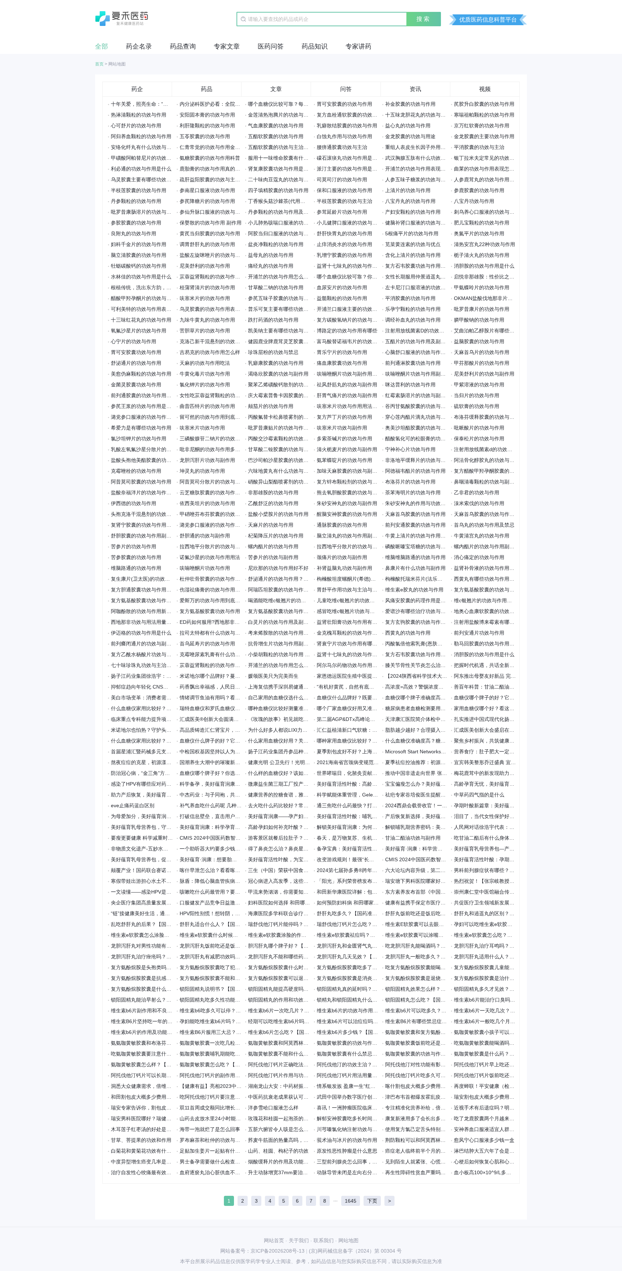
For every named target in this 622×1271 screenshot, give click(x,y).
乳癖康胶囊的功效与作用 (275, 363)
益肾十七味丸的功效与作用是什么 (354, 266)
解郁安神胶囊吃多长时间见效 (349, 1118)
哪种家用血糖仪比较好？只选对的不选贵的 (365, 741)
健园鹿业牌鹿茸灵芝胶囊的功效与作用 (291, 341)
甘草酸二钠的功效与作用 (275, 287)
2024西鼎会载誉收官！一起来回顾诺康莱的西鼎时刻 (443, 805)
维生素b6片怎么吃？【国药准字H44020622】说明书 (307, 1032)
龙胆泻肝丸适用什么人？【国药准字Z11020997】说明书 (517, 956)
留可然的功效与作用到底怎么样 (215, 417)
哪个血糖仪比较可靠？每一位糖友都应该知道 (298, 104)
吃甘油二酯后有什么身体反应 (486, 838)
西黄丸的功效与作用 (408, 633)
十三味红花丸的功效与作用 (141, 320)
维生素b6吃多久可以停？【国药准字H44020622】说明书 (244, 1010)
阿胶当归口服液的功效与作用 (281, 233)
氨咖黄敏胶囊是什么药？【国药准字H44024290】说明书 (517, 1054)
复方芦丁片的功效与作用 (344, 417)
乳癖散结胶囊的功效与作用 (347, 125)
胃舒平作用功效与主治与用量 (349, 590)
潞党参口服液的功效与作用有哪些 (217, 525)
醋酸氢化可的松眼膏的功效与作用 (423, 438)
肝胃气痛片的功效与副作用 (347, 395)
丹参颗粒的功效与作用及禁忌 (281, 212)
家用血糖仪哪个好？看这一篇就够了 (494, 708)
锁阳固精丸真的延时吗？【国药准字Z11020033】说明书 (380, 989)
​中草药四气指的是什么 (479, 795)
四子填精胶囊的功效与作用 (278, 190)
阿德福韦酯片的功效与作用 (415, 471)
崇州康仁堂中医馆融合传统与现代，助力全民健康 (509, 892)
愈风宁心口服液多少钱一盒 (484, 1140)
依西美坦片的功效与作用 (207, 503)
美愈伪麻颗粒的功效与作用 (141, 374)
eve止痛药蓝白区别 (132, 805)
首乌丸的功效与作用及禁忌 (484, 525)
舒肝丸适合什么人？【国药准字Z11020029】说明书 (238, 924)
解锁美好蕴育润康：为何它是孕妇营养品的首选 (370, 827)
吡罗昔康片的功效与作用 (481, 309)
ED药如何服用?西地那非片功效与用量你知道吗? (234, 622)
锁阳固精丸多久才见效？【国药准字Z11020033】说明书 (517, 989)
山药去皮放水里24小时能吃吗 (213, 1118)
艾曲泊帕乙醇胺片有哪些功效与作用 (494, 330)
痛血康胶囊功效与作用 (342, 363)
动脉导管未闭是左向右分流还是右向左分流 (365, 1172)
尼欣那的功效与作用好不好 (278, 568)
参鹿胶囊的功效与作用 (479, 190)
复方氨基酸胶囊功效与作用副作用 (148, 600)
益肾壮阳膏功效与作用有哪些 (349, 622)
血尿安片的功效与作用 (342, 287)
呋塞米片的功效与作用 (205, 298)
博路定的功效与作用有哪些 (347, 330)
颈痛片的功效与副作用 (342, 557)
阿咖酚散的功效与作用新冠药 (143, 611)
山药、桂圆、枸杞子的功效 (278, 1151)
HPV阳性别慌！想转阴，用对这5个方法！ (226, 913)
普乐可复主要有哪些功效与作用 (283, 309)
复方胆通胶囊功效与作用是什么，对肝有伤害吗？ (166, 590)
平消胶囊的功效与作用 (410, 298)
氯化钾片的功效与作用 (205, 384)
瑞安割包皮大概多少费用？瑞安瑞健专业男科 (504, 1097)
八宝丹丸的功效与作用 (410, 201)
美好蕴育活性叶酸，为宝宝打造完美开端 (293, 859)
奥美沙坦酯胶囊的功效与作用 (418, 428)
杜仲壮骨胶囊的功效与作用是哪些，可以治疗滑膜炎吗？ (243, 579)
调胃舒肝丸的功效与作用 (207, 244)
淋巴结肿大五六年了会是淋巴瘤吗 (491, 1151)
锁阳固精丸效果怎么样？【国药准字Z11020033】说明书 (448, 989)
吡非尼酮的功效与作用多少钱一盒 (217, 449)
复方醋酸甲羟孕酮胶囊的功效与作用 (494, 471)
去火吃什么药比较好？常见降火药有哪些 (293, 805)
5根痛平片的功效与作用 (411, 233)
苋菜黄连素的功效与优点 (413, 244)
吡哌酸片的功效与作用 (479, 428)
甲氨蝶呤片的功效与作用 (481, 287)
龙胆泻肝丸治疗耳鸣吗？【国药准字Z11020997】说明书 (517, 946)
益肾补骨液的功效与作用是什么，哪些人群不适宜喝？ (514, 568)
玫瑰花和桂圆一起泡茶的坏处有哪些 (288, 1118)
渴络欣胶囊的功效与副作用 (278, 374)
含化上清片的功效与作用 (413, 255)
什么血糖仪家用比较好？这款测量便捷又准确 (161, 741)
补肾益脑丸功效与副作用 (344, 568)
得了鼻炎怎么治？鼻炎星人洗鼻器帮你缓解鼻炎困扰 (306, 849)
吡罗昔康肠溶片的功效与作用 (143, 212)
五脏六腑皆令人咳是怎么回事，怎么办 (291, 1129)
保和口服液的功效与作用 (344, 190)
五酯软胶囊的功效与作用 (275, 136)
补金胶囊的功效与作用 (410, 104)
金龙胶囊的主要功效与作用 (484, 136)
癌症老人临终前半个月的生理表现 (423, 1151)
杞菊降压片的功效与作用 (275, 536)
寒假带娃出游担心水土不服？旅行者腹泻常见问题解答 (171, 881)
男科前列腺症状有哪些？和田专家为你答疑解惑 (507, 870)
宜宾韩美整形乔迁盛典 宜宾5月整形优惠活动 (504, 762)
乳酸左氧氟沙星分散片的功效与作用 (151, 449)
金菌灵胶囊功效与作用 (136, 384)
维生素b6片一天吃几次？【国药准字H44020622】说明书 (518, 1010)
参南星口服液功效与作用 (207, 190)
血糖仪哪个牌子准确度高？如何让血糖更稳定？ (438, 697)
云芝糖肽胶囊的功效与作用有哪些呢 (220, 492)
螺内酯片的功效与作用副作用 (486, 546)
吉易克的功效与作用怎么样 (210, 352)
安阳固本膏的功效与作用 (207, 115)
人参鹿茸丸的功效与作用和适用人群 (494, 179)
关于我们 (299, 1240)
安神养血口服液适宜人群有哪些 (489, 1129)
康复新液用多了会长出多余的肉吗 (423, 1118)
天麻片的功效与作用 (270, 525)
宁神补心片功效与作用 (410, 449)
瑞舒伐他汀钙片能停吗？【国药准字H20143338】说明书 (311, 924)
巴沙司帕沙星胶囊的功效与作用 (283, 460)
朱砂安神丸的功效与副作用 (347, 503)
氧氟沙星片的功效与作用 (138, 330)
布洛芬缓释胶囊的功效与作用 (486, 417)
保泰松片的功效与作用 (479, 438)
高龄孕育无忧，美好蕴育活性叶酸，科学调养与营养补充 (517, 784)
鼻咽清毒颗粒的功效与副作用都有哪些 (497, 482)
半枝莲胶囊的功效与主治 (344, 201)
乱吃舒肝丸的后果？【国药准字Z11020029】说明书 (169, 924)
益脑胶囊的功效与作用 (479, 341)
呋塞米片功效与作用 (202, 428)
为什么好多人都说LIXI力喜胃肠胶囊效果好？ (298, 730)
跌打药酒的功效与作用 (273, 320)
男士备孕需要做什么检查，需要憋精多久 (225, 1162)
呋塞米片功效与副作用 (342, 428)
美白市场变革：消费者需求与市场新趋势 (156, 697)
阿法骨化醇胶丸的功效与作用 (486, 460)
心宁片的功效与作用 (133, 341)
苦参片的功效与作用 (133, 546)
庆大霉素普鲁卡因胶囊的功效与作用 (288, 395)
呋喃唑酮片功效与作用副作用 (418, 374)
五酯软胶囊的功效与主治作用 (281, 147)
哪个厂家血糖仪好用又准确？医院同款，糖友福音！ (375, 708)
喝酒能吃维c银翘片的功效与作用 (284, 600)
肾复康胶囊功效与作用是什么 (281, 169)
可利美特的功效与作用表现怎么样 (148, 309)
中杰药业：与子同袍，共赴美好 (215, 795)
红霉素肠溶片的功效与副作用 (418, 395)
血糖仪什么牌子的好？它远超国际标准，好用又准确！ (240, 741)
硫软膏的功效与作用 (476, 406)
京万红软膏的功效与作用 (481, 125)
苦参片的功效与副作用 (273, 557)
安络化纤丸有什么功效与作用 (143, 147)
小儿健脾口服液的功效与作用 (349, 223)
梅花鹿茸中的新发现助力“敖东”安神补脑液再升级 (508, 773)
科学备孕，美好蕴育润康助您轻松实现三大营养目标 (238, 784)
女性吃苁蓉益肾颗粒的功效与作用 (217, 395)
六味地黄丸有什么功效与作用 (281, 471)
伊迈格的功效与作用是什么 (141, 633)
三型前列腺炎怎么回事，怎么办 (352, 1162)
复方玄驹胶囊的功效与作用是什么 (423, 622)
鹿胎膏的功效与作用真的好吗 (212, 169)
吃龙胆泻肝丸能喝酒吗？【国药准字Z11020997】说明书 (448, 946)
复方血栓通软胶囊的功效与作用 (352, 115)
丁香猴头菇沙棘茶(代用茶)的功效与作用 (292, 201)
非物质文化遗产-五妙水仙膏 (142, 849)
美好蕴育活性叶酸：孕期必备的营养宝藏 (499, 859)
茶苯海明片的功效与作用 (413, 492)
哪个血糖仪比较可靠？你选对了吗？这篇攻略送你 (372, 277)
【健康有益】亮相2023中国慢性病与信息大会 (231, 1086)
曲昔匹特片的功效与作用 (207, 406)
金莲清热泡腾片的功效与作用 (281, 115)
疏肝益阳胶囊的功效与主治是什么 (217, 179)
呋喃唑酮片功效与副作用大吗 (349, 374)
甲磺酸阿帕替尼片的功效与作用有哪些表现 (159, 158)
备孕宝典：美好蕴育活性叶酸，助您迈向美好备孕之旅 (377, 849)
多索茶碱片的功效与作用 (344, 438)
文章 (276, 89)
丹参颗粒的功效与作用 (136, 201)
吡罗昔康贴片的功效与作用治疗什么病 (291, 428)
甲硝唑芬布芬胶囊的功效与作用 (215, 514)
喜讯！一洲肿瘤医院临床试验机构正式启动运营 (370, 1108)
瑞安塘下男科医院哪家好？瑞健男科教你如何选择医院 (445, 881)
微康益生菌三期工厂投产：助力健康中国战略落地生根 (308, 784)
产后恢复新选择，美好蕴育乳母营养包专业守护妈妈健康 (448, 816)
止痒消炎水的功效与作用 (344, 244)
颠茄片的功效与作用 (270, 406)
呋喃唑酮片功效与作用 (205, 568)
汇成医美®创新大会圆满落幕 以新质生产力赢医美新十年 (243, 719)
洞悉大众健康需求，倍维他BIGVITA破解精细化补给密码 (173, 1086)
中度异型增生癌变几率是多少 (143, 1162)
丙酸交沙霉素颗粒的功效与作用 (283, 438)
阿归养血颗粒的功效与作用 (141, 136)
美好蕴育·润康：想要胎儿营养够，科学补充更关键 (236, 859)
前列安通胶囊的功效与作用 (415, 525)
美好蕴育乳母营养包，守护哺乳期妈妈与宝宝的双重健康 (174, 827)
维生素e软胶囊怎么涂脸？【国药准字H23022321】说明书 (176, 935)
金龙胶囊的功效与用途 (410, 136)
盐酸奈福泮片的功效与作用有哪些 (148, 492)
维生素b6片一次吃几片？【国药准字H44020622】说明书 (312, 1010)
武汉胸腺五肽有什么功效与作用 (420, 158)
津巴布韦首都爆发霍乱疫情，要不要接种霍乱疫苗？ (443, 1097)
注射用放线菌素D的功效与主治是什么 (427, 330)
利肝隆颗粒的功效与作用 (207, 125)
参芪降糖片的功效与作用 (207, 201)
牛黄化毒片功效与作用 (205, 374)
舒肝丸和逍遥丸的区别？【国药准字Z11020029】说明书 (517, 913)
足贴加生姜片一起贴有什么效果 (215, 1151)
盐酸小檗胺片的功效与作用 (278, 514)
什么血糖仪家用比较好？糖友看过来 (151, 708)
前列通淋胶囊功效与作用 (413, 363)
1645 (350, 1201)
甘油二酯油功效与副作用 (413, 838)
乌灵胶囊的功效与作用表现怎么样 (217, 309)
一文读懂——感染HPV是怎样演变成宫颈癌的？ (164, 892)
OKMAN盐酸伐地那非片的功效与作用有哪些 (503, 298)
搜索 (423, 19)
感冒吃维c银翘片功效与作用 (348, 611)
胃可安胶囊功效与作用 (136, 352)
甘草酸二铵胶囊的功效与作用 (281, 449)
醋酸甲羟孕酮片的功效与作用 (143, 298)
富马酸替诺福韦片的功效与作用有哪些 (359, 341)
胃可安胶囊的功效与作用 (344, 104)
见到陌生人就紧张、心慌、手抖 (420, 1162)
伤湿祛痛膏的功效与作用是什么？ (217, 590)
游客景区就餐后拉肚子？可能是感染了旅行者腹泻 (303, 838)
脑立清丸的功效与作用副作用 (349, 536)
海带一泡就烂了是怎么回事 (210, 1129)
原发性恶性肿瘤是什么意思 (347, 1151)
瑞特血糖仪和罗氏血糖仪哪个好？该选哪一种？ (232, 708)
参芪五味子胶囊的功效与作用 (281, 298)
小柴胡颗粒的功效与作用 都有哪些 (286, 654)
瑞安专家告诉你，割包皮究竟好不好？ (154, 1108)
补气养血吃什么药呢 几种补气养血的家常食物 (231, 805)
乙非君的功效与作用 (476, 492)
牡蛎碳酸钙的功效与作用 (138, 266)
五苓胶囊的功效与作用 (205, 136)
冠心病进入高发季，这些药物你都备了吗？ (296, 881)
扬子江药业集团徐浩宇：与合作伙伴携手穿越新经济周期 (174, 676)
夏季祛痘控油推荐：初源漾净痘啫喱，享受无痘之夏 (443, 762)
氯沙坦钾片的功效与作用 (138, 438)
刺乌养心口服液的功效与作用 (486, 212)
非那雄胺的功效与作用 (273, 492)
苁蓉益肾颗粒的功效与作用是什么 (217, 277)
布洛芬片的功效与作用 (410, 482)
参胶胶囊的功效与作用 (136, 223)
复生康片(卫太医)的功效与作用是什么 (153, 579)
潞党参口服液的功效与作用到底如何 (151, 417)
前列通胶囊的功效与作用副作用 (146, 395)
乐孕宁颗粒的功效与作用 (413, 309)
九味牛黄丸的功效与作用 (207, 320)
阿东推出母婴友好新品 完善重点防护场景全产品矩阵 (512, 676)
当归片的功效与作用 (476, 395)
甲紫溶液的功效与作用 (479, 384)
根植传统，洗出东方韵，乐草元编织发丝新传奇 (164, 287)
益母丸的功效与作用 (270, 255)
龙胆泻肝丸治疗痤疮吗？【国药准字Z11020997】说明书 (174, 956)
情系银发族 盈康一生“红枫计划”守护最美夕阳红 (370, 1086)
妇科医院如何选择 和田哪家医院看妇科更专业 (299, 902)
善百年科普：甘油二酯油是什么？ (491, 687)
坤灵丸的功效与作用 (202, 471)
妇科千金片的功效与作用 (138, 244)
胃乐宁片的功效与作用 (342, 352)
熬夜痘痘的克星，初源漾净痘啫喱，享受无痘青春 (166, 762)
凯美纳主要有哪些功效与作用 (281, 330)
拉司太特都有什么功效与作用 (212, 633)
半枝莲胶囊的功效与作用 (138, 190)
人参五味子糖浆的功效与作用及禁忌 (425, 179)
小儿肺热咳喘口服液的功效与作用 (286, 223)
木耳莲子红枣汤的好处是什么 (143, 1129)
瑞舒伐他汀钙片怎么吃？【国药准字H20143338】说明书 (380, 924)
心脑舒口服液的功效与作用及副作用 (425, 352)
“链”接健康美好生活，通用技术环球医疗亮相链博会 (168, 913)
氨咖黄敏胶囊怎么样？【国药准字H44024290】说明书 (172, 1064)
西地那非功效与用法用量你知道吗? (150, 622)
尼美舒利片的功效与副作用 (484, 374)
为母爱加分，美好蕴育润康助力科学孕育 (156, 816)
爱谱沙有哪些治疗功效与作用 (418, 611)
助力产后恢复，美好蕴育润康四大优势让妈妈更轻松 (169, 795)
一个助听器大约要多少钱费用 (212, 849)
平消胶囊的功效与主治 (479, 147)
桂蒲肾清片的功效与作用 (207, 287)
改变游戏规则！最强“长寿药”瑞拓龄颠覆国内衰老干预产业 (381, 859)
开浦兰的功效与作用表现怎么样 (420, 169)
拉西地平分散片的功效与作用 (212, 546)
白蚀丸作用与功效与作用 (344, 136)
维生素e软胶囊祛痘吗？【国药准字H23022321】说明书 (379, 935)
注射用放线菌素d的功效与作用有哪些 (495, 449)
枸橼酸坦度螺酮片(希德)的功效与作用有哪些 (366, 579)
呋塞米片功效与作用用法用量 (349, 406)
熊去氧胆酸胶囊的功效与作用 (349, 492)
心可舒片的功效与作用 (136, 125)
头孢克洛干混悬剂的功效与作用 (146, 514)
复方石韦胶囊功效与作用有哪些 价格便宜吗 (433, 266)
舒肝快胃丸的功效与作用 (344, 233)
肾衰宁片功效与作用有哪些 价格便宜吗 (360, 643)
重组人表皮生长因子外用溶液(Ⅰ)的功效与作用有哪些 (443, 147)
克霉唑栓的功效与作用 (136, 471)
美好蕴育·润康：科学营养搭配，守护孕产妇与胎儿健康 (446, 849)
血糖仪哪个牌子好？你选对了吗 (215, 773)
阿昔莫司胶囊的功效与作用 (141, 482)
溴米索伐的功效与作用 (479, 503)
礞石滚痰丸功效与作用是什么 (349, 158)
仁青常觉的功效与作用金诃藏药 (215, 147)
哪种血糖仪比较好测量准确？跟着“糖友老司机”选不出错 (310, 708)
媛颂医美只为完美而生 (273, 676)
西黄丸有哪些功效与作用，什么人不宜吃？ (502, 579)
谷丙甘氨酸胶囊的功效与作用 (418, 406)
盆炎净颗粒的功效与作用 (275, 244)
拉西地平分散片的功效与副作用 (352, 546)
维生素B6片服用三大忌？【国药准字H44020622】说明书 (244, 1032)
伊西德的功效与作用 (133, 503)
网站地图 (348, 1240)
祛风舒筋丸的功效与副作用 (347, 384)
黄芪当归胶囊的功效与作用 (210, 233)
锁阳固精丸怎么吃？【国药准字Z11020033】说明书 (443, 1000)
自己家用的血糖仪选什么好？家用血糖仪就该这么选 (306, 697)
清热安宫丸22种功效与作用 (484, 244)
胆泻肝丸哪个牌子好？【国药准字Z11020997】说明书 (309, 946)
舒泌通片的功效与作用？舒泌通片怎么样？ (296, 579)
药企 (137, 89)
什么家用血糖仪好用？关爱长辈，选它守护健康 (301, 741)
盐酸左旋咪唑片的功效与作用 (212, 255)
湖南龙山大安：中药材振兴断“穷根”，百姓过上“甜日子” (309, 1086)
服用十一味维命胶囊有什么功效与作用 (291, 158)
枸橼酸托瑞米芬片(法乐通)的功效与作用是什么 (437, 579)
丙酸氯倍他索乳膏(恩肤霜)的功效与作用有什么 (437, 643)
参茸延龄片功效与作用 (342, 212)
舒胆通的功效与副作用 (205, 536)
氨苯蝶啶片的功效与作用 (344, 460)
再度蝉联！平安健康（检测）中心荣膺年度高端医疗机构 (517, 1086)
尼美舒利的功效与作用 (205, 266)
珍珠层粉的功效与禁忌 (273, 352)
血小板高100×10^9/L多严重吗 (487, 1172)
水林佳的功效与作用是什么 (141, 277)
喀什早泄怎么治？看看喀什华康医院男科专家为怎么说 (240, 870)
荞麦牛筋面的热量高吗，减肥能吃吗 (288, 1140)
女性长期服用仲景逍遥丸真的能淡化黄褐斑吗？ (438, 277)
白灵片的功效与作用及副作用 (281, 622)
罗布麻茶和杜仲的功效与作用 (212, 1140)
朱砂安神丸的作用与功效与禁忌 (420, 503)
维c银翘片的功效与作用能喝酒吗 (490, 600)
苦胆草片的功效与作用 (205, 330)
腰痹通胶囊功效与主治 (342, 147)
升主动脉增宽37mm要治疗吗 (280, 1172)
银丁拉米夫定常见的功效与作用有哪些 (497, 158)
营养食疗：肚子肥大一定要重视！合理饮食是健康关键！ (517, 751)
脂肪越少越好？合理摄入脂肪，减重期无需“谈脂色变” (445, 730)
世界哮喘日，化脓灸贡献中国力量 (354, 773)
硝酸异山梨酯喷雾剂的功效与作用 (286, 482)
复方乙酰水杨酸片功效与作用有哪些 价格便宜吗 (164, 654)
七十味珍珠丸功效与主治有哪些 (146, 665)
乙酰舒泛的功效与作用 (273, 503)
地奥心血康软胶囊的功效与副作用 (491, 611)
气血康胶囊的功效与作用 (275, 125)
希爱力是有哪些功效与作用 (141, 428)
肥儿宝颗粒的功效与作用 (481, 223)
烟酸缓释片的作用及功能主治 (281, 1162)
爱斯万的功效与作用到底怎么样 (215, 600)
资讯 (415, 89)
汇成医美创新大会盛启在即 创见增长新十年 (502, 730)
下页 (372, 1201)
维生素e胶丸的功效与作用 (414, 590)
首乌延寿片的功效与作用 (207, 643)
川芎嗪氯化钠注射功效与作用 (349, 1129)
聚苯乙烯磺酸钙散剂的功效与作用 (286, 384)
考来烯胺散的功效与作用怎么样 (283, 633)
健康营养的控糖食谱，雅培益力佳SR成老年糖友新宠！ (309, 795)
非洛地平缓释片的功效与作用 (418, 460)
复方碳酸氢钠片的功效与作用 (349, 320)
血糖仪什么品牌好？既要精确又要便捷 (359, 697)
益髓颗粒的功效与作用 (342, 298)
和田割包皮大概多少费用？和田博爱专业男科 (161, 1097)
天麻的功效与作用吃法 (205, 363)
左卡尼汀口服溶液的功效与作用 (420, 287)
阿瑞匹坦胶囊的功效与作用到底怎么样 (291, 590)
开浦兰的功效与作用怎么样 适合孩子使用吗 (296, 277)
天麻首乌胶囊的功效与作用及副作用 (494, 514)
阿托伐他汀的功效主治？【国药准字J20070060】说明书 (380, 1064)
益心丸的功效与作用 (408, 125)
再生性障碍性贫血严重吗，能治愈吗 (425, 1172)
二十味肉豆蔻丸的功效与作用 (281, 179)
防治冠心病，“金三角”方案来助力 (148, 773)
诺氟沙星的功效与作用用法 (210, 557)
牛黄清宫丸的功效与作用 (481, 536)
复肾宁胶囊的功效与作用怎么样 (146, 525)
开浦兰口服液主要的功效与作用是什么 (359, 309)
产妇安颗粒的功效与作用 (413, 212)
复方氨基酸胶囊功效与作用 (210, 611)
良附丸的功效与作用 (133, 233)
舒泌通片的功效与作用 (136, 363)
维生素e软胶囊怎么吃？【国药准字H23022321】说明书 (516, 935)
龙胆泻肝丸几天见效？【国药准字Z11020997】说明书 (377, 956)
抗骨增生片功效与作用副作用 (281, 643)
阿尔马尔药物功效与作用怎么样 (352, 665)
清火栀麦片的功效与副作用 (347, 449)
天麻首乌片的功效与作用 (481, 352)
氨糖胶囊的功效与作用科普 (210, 158)
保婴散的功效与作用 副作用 (211, 223)
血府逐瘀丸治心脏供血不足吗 (212, 1172)
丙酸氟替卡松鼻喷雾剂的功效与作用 (288, 417)
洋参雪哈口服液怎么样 (273, 1108)
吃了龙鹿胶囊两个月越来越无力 (489, 1118)
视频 (485, 89)
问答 (346, 89)
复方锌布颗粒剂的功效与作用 (349, 482)
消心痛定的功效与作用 (479, 557)
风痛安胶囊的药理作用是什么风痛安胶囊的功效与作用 (445, 600)
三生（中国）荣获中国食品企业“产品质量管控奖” (302, 870)
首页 (99, 64)
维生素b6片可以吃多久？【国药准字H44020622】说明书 (449, 1010)
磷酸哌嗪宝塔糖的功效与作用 (418, 546)
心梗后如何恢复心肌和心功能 (486, 1162)
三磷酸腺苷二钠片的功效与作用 (215, 438)
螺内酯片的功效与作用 (273, 546)
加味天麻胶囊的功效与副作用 (349, 471)
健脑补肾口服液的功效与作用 (418, 223)
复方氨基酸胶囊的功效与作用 (486, 590)
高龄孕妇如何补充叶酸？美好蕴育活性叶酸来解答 (303, 827)
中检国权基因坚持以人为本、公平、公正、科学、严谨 (240, 751)
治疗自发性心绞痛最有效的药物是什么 (154, 1172)
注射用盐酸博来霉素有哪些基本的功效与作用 (504, 622)
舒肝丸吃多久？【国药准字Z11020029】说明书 (370, 913)
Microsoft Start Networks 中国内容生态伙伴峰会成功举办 (449, 751)
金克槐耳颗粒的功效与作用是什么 (354, 633)
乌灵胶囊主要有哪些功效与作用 (146, 179)
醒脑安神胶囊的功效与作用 (347, 514)
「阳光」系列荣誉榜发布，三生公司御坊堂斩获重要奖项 (380, 881)
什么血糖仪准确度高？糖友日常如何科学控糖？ (438, 741)
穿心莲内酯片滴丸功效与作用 (418, 417)
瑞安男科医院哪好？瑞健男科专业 (148, 1118)
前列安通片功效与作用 (479, 633)
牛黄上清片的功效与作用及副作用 (423, 536)
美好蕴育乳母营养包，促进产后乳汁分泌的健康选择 (169, 859)
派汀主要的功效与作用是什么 (349, 169)
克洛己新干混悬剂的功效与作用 (215, 341)
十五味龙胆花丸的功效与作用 (418, 115)
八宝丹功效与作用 (474, 201)
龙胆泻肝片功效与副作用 (207, 460)
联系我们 (324, 1240)
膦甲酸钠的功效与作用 (479, 320)
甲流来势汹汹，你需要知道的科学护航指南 (296, 892)
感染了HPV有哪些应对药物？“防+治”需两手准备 (164, 784)
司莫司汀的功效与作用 (342, 179)
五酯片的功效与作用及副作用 (418, 341)
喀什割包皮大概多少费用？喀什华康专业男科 (435, 1086)
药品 (206, 89)
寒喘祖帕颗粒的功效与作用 (484, 115)
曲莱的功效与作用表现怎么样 (486, 169)
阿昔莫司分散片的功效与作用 (212, 482)
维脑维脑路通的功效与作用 (415, 557)
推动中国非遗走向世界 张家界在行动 (426, 773)
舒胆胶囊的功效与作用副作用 (143, 536)
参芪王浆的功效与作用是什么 (143, 406)
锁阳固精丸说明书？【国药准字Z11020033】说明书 (238, 989)
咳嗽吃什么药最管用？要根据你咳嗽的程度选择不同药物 (243, 892)
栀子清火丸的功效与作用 (481, 255)
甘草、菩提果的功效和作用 (141, 1140)
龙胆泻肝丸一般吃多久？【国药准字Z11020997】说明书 (448, 956)
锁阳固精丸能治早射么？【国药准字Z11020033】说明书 (174, 1000)
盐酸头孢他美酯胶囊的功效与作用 (148, 460)
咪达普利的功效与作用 (410, 384)
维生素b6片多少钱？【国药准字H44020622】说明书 (376, 1032)
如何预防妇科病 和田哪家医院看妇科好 (360, 902)
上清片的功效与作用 (408, 190)
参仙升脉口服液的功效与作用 (212, 212)
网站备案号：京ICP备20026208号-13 (262, 1251)
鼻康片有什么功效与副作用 (415, 568)
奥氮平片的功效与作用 (479, 233)
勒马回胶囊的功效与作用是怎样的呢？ (497, 643)
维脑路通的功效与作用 (136, 568)
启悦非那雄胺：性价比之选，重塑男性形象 (502, 277)
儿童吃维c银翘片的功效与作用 (351, 600)
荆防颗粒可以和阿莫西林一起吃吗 (423, 1140)
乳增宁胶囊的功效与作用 (344, 255)
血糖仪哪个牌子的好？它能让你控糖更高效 (502, 697)
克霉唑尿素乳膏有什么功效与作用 (217, 654)
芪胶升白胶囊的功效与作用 (484, 104)
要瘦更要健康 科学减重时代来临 (147, 838)
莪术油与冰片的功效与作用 (347, 1140)
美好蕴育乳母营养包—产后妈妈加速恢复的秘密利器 (512, 849)
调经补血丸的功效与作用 (413, 320)
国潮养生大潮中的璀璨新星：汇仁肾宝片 (225, 762)
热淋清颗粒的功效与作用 (138, 115)
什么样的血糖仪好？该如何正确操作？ (291, 773)
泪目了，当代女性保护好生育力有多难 (497, 816)
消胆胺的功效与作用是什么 (484, 266)
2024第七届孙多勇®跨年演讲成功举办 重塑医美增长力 (378, 870)
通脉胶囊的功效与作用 (342, 525)
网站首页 (274, 1240)
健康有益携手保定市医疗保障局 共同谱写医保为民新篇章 (449, 902)
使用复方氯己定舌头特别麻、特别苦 (425, 1129)
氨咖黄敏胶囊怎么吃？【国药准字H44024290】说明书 (241, 1064)
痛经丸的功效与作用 (270, 266)
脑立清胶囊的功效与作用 (138, 255)
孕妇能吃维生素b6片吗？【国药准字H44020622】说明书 (244, 1021)
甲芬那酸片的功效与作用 (481, 363)
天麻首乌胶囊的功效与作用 (415, 514)
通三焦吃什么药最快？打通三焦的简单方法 (365, 805)
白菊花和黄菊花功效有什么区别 (146, 1151)
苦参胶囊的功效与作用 (136, 557)
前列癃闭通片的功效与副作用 (143, 643)
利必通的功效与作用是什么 (141, 169)
